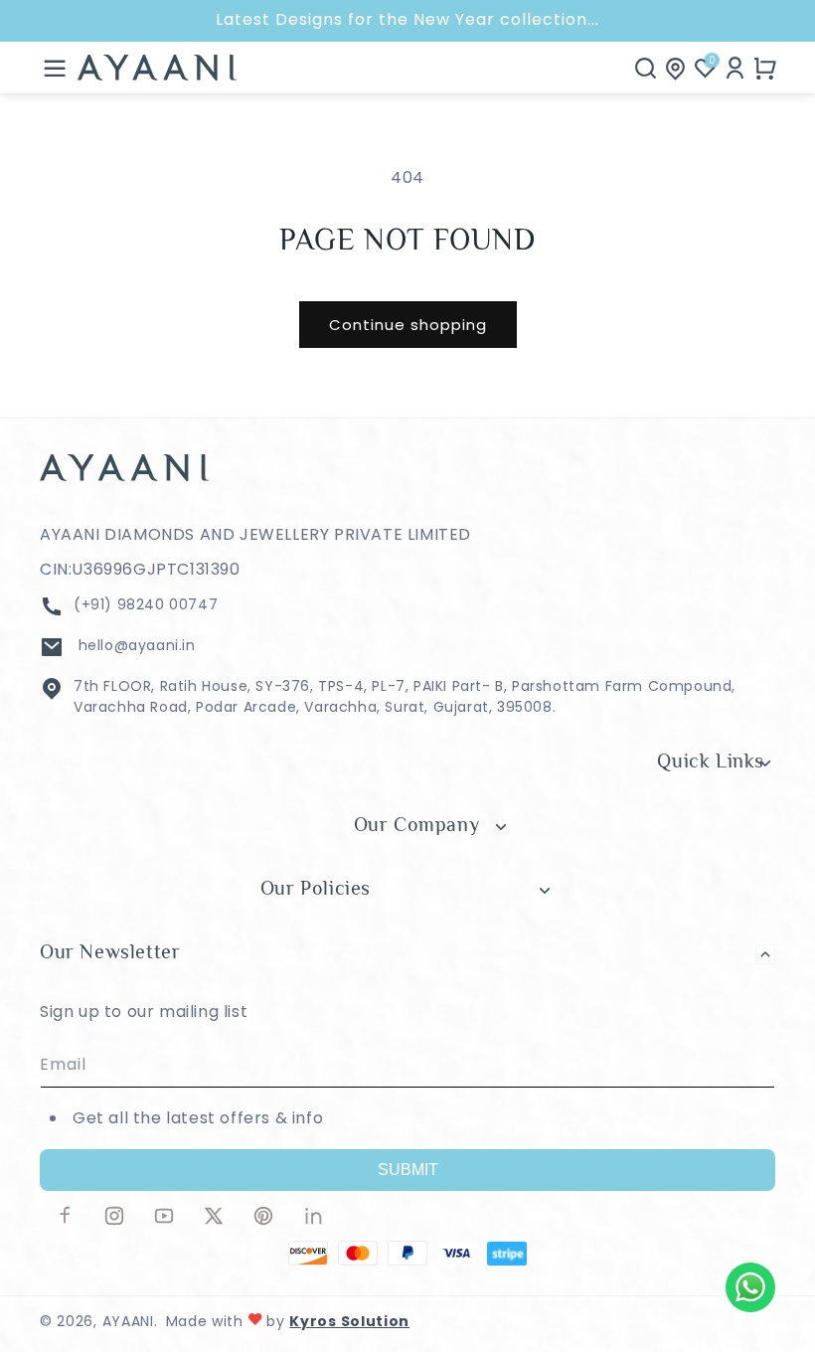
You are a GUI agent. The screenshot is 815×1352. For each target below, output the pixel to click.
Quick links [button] (710, 763)
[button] (55, 67)
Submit (408, 1169)
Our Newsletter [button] (110, 953)
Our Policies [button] (315, 890)
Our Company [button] (417, 826)
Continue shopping (408, 324)
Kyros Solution (349, 1321)
